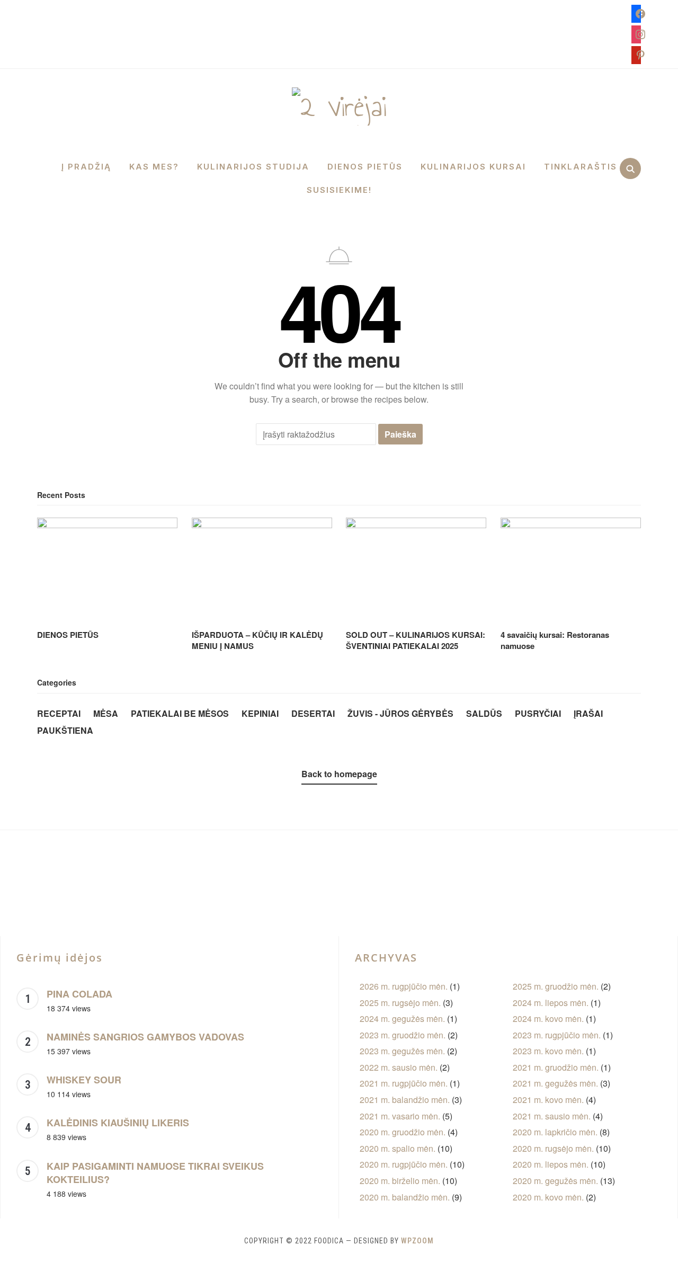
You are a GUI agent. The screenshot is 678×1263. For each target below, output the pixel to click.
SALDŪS (484, 713)
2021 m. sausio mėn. (552, 1116)
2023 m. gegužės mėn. (402, 1051)
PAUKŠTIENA (65, 730)
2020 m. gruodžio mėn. (402, 1132)
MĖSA (105, 713)
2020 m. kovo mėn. (548, 1197)
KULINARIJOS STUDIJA (253, 167)
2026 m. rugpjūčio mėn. (404, 986)
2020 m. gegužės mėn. (555, 1181)
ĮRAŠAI (588, 713)
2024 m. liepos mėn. (550, 1003)
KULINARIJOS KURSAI (473, 167)
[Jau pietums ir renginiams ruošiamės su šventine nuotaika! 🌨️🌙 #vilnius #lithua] (477, 880)
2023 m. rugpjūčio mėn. (557, 1035)
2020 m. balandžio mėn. (405, 1197)
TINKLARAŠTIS (580, 167)
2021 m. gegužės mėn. (555, 1083)
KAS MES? (154, 167)
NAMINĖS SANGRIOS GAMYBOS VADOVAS (145, 1037)
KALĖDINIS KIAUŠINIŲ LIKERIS (118, 1122)
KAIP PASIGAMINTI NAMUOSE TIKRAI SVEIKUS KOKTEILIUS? (155, 1173)
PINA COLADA (79, 994)
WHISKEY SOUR (84, 1080)
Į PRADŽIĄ (86, 167)
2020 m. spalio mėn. (397, 1148)
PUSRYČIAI (538, 713)
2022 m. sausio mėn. (399, 1067)
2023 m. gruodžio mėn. (402, 1035)
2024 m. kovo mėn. (548, 1018)
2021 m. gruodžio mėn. (556, 1067)
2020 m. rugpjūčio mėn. (404, 1164)
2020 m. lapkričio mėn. (555, 1132)
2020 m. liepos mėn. (550, 1164)
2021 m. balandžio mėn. (405, 1099)
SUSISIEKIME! (339, 190)
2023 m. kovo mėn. (548, 1051)
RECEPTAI (59, 713)
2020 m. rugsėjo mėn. (553, 1148)
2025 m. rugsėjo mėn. (400, 1003)
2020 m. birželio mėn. (400, 1181)
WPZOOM (417, 1241)
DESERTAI (313, 713)
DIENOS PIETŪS (365, 167)
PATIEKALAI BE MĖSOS (180, 713)
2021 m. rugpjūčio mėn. (404, 1083)
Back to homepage (339, 774)
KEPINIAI (260, 713)
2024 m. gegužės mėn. (402, 1018)
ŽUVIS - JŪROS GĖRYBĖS (400, 713)
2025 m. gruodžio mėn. (556, 986)
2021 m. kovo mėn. (548, 1099)
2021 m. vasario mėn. (400, 1116)
